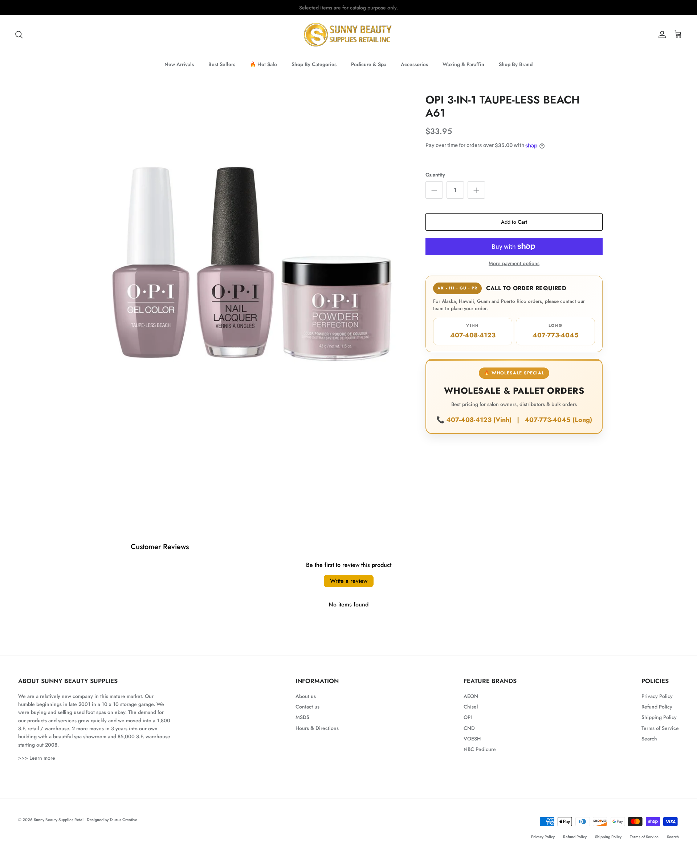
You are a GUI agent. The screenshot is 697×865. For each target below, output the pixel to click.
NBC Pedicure (480, 749)
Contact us (307, 706)
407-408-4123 (473, 331)
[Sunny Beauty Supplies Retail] (348, 34)
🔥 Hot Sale (263, 64)
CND (469, 728)
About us (305, 696)
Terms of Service (660, 728)
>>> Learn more (36, 758)
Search (649, 738)
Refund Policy (656, 706)
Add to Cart (514, 222)
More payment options (514, 263)
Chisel (471, 706)
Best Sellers (221, 64)
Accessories (414, 64)
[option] (251, 251)
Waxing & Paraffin (463, 64)
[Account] (661, 34)
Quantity (435, 174)
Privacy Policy (657, 696)
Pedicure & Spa (368, 64)
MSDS (302, 717)
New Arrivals (179, 64)
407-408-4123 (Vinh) (479, 420)
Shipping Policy (659, 717)
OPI (468, 717)
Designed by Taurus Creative (112, 820)
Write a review (348, 581)
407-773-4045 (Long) (558, 420)
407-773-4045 (556, 331)
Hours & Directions (317, 728)
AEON (471, 696)
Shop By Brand (516, 64)
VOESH (472, 738)
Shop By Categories (314, 64)
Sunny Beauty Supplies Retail (59, 820)
